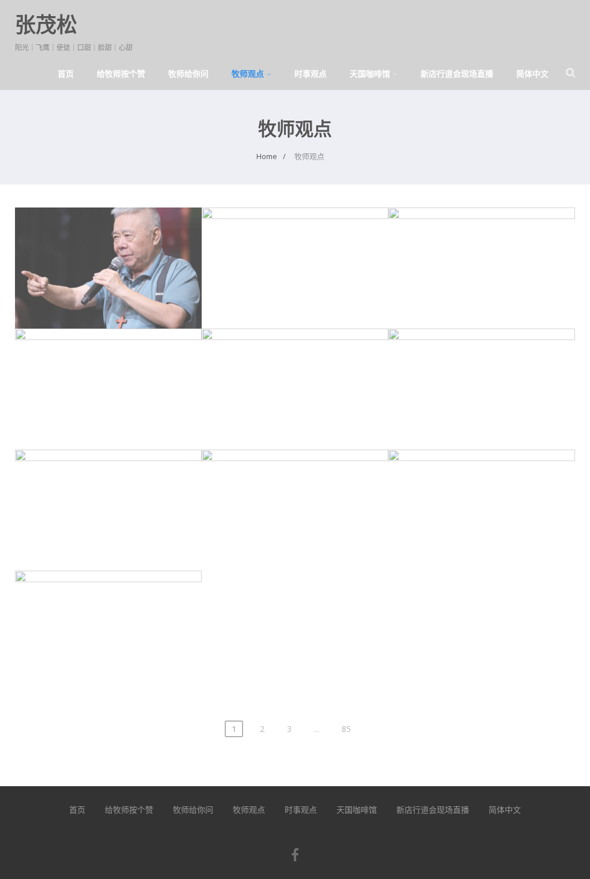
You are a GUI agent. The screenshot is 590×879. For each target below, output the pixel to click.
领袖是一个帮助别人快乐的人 (108, 486)
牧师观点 (248, 73)
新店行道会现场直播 (457, 73)
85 (346, 728)
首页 (66, 73)
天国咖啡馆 (370, 73)
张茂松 (46, 24)
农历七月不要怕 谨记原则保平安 (108, 244)
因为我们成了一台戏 (108, 607)
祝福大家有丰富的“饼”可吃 (481, 244)
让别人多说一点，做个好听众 (295, 244)
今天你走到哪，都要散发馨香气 (481, 486)
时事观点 (310, 73)
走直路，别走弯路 (108, 365)
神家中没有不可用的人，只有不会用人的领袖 (295, 492)
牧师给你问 (188, 73)
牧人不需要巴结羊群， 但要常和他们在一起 (482, 371)
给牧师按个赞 (121, 73)
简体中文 (532, 73)
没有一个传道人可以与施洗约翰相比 (295, 365)
